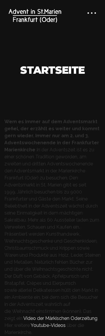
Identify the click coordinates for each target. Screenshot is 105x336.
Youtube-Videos (49, 325)
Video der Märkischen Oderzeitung (60, 318)
